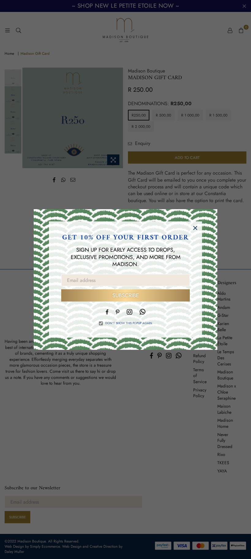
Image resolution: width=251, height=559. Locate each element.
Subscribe (125, 295)
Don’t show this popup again (128, 323)
